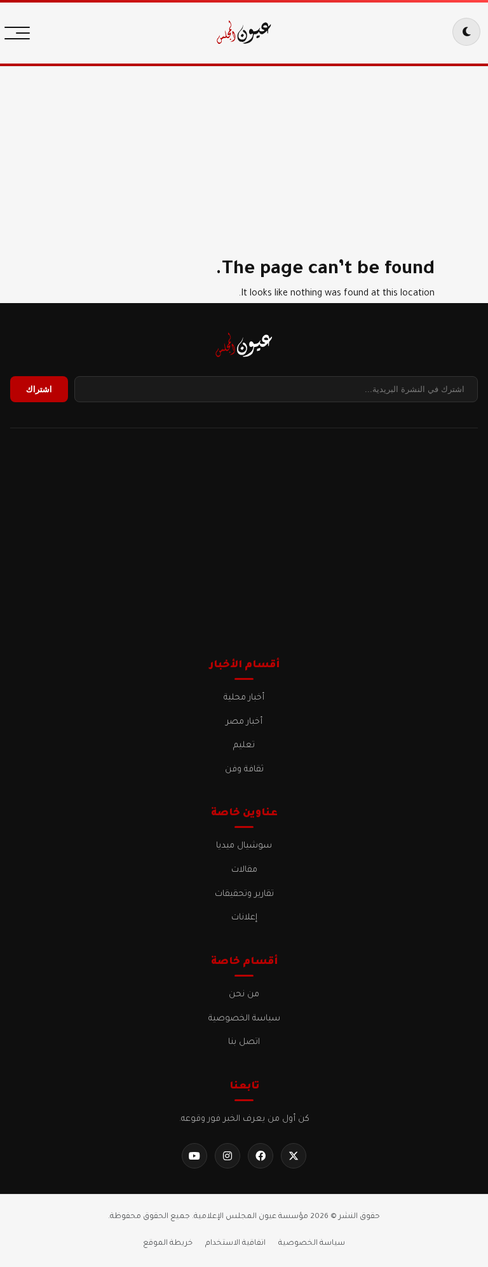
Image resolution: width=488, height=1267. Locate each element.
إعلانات (244, 918)
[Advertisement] (244, 152)
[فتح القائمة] (20, 31)
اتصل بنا (244, 1042)
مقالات (244, 870)
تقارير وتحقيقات (244, 894)
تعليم (244, 745)
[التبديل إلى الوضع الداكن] (466, 32)
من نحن (244, 994)
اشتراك (39, 389)
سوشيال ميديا (244, 846)
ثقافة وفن (244, 770)
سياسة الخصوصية (244, 1019)
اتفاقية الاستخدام (235, 1243)
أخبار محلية (244, 698)
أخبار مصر (244, 722)
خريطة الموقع (168, 1243)
